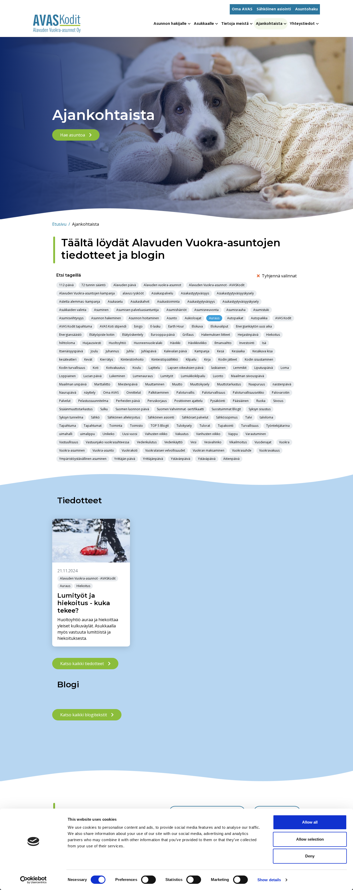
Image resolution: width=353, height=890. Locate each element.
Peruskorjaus (157, 401)
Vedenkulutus (147, 442)
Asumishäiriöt (176, 310)
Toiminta (115, 425)
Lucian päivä (92, 376)
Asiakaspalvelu (162, 293)
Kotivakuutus (115, 368)
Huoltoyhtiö (117, 343)
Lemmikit (240, 368)
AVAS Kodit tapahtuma (75, 326)
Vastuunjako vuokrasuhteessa (107, 442)
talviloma (266, 417)
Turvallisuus (249, 425)
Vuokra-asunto (103, 450)
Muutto (177, 384)
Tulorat (204, 425)
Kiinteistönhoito (132, 359)
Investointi (246, 343)
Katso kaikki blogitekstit (83, 715)
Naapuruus (257, 384)
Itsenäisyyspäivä (71, 351)
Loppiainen (67, 376)
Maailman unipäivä (73, 384)
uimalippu (87, 434)
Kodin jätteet (227, 359)
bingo (138, 326)
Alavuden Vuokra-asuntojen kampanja (87, 293)
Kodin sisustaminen (259, 359)
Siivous (278, 401)
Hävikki (175, 343)
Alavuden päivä (124, 285)
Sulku (104, 409)
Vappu (233, 434)
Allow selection (310, 839)
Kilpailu (191, 359)
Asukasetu (115, 301)
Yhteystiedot (302, 23)
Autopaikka (259, 318)
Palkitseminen (159, 392)
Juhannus (112, 351)
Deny (309, 856)
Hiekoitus (273, 334)
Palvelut (65, 401)
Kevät (88, 359)
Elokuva (197, 326)
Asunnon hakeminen (106, 318)
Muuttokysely (199, 384)
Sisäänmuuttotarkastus (76, 409)
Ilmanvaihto (223, 343)
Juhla (130, 351)
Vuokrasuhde (241, 450)
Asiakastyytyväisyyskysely (235, 293)
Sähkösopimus (226, 417)
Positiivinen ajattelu (188, 401)
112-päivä (66, 285)
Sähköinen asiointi (274, 9)
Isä (264, 343)
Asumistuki (261, 310)
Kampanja (202, 351)
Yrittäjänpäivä (153, 459)
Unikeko (108, 434)
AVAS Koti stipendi (113, 326)
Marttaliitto (102, 384)
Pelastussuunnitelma (93, 401)
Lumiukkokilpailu (193, 376)
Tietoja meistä (235, 23)
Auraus (214, 318)
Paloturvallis (185, 392)
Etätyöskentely (132, 334)
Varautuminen (255, 434)
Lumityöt (166, 376)
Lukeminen (117, 376)
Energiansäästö (70, 334)
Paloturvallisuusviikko (248, 392)
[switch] (148, 880)
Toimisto (136, 425)
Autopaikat (235, 318)
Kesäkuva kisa (262, 351)
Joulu (94, 351)
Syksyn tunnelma (71, 417)
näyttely (89, 392)
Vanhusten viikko (208, 434)
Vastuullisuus (68, 442)
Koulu (137, 368)
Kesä (220, 351)
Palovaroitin (280, 392)
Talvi (248, 417)
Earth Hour (176, 326)
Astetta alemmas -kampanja (79, 301)
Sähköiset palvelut (195, 417)
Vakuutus (181, 434)
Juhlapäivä (148, 351)
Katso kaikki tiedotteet (82, 663)
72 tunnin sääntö (93, 285)
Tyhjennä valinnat (279, 276)
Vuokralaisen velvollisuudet (165, 450)
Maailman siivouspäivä (247, 376)
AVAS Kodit (283, 318)
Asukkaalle (204, 23)
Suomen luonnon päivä (132, 409)
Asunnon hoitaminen (144, 318)
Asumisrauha (235, 310)
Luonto (218, 376)
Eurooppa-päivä (163, 334)
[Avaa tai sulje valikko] (190, 23)
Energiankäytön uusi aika (254, 326)
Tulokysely (184, 425)
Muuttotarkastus (229, 384)
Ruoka (260, 401)
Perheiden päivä (128, 401)
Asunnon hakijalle (170, 23)
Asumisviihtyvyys (71, 318)
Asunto (172, 318)
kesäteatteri (67, 359)
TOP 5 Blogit (160, 425)
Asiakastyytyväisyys (195, 293)
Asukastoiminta (168, 301)
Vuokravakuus (269, 450)
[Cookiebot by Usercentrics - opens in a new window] (33, 880)
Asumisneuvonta (206, 310)
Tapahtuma (67, 425)
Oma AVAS (242, 9)
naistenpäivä (282, 384)
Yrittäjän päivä (124, 459)
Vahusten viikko (156, 434)
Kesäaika (238, 351)
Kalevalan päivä (175, 351)
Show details (269, 880)
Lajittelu (154, 368)
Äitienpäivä (231, 459)
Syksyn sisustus (260, 409)
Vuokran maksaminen (208, 450)
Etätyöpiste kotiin (101, 334)
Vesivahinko (212, 442)
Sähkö (95, 417)
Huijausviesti (92, 343)
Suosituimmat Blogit (226, 409)
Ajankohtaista (269, 23)
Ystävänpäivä (180, 459)
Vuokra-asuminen (72, 450)
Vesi (193, 442)
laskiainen (218, 368)
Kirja (207, 359)
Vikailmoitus (238, 442)
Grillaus (188, 334)
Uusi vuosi (129, 434)
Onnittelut (133, 392)
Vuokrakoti (129, 450)
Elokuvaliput (219, 326)
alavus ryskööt (133, 293)
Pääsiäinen (241, 401)
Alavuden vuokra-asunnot (162, 285)
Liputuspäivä (263, 368)
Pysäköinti (217, 401)
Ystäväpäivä (207, 459)
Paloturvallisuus (213, 392)
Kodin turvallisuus (72, 368)
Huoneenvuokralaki (148, 343)
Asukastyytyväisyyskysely (240, 301)
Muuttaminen (154, 384)
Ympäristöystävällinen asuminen (82, 459)
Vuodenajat (263, 442)
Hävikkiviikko (197, 343)
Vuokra (284, 442)
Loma (285, 368)
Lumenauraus (143, 376)
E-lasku (155, 326)
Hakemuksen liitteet (215, 334)
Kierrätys (106, 359)
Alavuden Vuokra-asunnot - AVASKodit (216, 285)
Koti (95, 368)
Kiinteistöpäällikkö (164, 359)
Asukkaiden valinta (72, 310)
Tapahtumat (93, 425)
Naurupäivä (67, 392)
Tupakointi (225, 425)
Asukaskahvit (140, 301)
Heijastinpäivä (248, 334)
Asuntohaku (306, 9)
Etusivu (61, 224)
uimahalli (65, 434)
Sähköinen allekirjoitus (124, 417)
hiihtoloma (67, 343)
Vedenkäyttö (173, 442)
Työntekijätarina (278, 425)
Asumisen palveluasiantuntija (137, 310)
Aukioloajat (193, 318)
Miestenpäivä (127, 384)
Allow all (310, 822)
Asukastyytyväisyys (201, 301)
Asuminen (101, 310)
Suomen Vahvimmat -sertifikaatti (180, 409)
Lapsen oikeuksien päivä (185, 368)
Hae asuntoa (72, 135)
